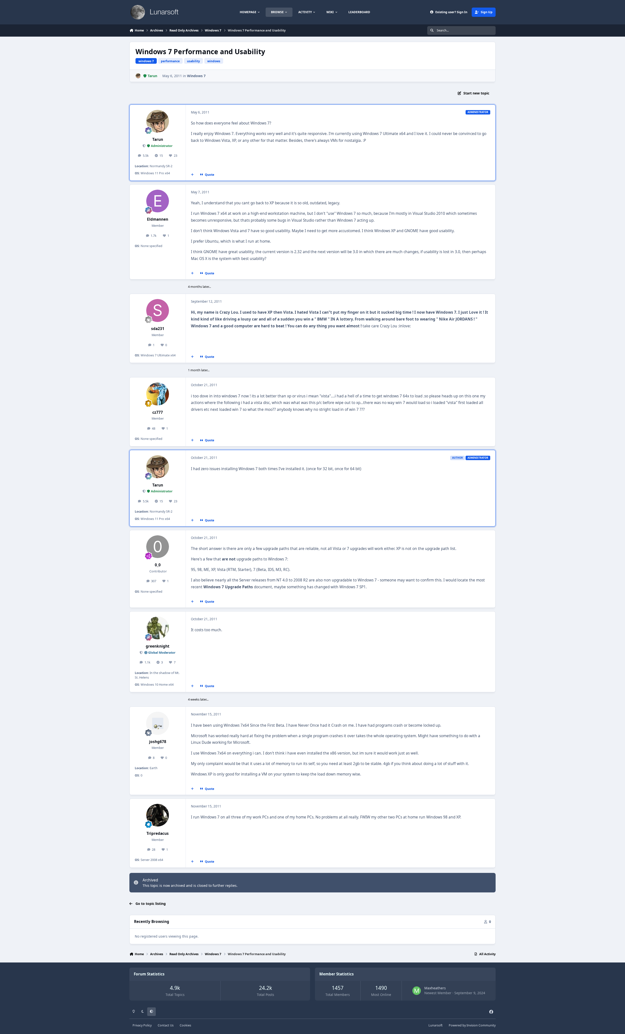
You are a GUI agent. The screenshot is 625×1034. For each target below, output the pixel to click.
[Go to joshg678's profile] (157, 723)
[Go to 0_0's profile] (157, 546)
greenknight (157, 646)
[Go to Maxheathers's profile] (416, 990)
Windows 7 (196, 75)
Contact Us (166, 1025)
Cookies (185, 1025)
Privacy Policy (142, 1025)
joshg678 (157, 741)
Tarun (157, 139)
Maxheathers (435, 988)
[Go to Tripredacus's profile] (157, 815)
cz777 (157, 412)
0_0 (158, 565)
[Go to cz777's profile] (157, 394)
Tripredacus (157, 833)
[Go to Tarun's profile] (138, 75)
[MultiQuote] (192, 175)
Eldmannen (157, 219)
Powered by (472, 1025)
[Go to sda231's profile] (157, 310)
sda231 (157, 328)
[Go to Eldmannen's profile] (157, 201)
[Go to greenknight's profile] (157, 628)
